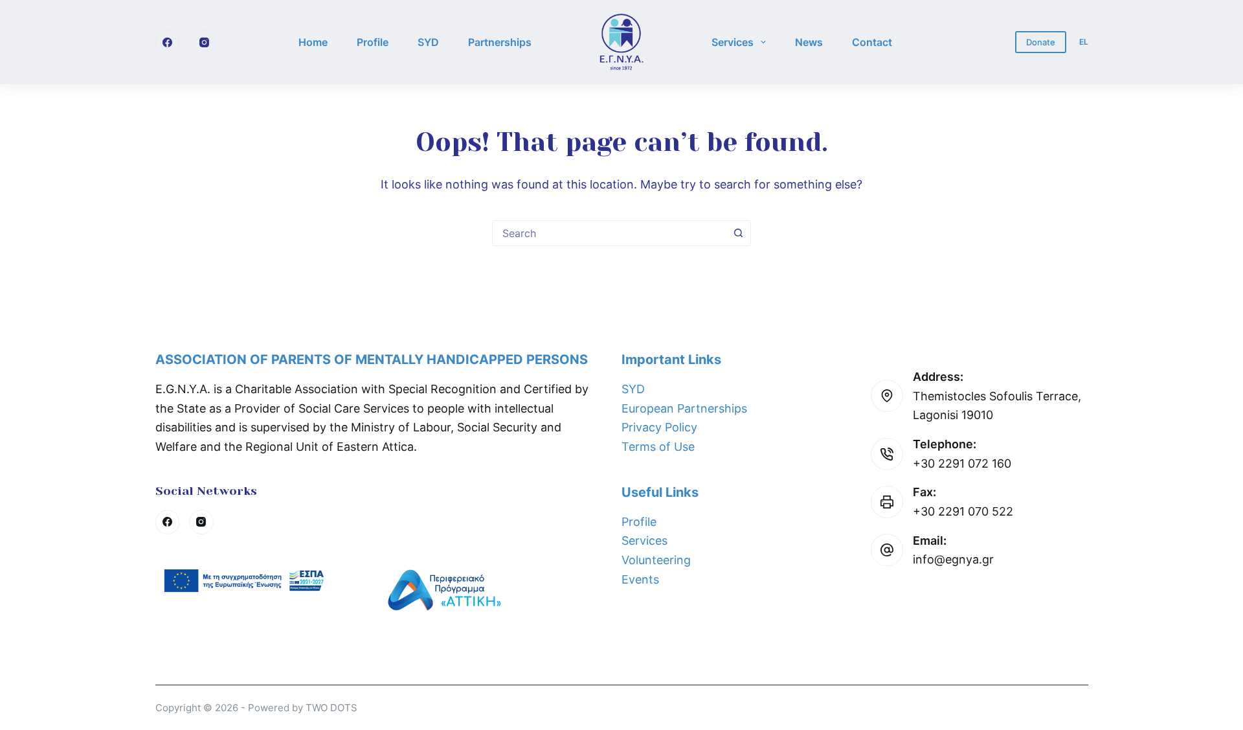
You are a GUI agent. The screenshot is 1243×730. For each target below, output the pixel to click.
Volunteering (656, 560)
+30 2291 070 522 (963, 511)
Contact (872, 42)
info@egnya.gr (953, 559)
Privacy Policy (659, 427)
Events (640, 579)
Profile (372, 42)
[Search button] (738, 233)
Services (732, 42)
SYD (428, 42)
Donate (1040, 42)
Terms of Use (658, 446)
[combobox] (609, 233)
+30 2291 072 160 (962, 463)
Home (313, 42)
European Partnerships (684, 408)
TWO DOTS (331, 707)
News (809, 42)
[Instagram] (204, 42)
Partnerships (500, 42)
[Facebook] (167, 42)
